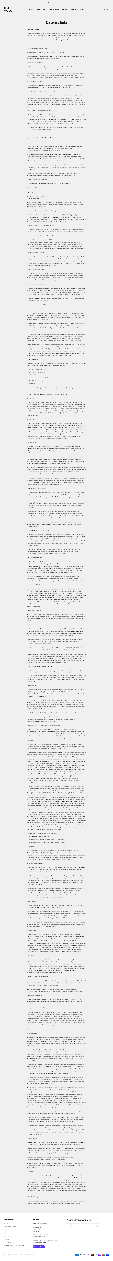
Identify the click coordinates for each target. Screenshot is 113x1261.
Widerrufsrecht (8, 1242)
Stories (82, 9)
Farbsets (65, 9)
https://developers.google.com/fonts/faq (42, 719)
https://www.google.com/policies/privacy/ (43, 721)
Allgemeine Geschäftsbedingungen (14, 1245)
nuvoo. (31, 9)
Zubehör (73, 9)
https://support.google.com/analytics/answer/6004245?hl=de (65, 991)
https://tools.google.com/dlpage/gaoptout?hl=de (48, 972)
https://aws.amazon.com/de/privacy (46, 658)
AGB (5, 1233)
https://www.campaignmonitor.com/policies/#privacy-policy (48, 1159)
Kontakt (6, 1239)
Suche (6, 1223)
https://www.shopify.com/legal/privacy (40, 643)
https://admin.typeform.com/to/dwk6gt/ (41, 871)
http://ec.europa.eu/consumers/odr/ (69, 1203)
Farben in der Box (41, 9)
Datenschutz (7, 1236)
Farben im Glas (54, 9)
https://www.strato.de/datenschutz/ (63, 650)
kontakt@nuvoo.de (36, 198)
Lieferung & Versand (10, 1226)
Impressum (7, 1229)
